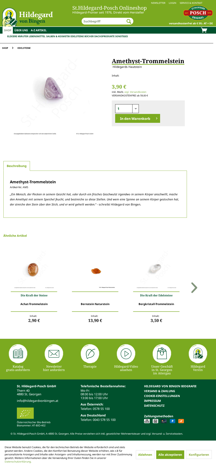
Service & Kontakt (191, 2)
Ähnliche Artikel (15, 236)
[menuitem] (108, 2)
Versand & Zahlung (159, 391)
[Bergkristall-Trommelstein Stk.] (156, 269)
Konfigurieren (199, 455)
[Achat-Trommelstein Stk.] (34, 269)
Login (172, 2)
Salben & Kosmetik (58, 36)
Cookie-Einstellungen (162, 396)
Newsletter (158, 2)
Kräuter (23, 36)
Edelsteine (77, 36)
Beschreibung (17, 166)
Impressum (152, 401)
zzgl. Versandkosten (135, 91)
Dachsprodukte (104, 36)
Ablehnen (145, 455)
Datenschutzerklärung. (18, 461)
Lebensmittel (37, 36)
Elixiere (12, 36)
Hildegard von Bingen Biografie (170, 386)
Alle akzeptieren (170, 455)
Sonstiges (121, 36)
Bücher (89, 36)
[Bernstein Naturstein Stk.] (95, 269)
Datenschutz (154, 406)
